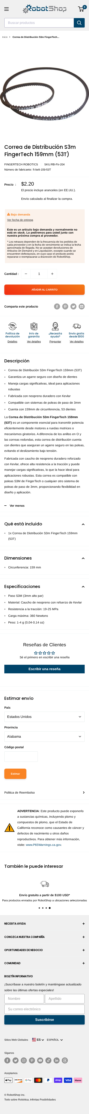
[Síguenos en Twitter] (16, 1060)
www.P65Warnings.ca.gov (43, 844)
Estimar (15, 773)
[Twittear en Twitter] (73, 306)
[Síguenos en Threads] (65, 1060)
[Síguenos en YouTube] (40, 1060)
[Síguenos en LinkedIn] (57, 1060)
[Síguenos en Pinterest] (32, 1060)
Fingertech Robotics (21, 164)
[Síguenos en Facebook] (7, 1060)
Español (53, 1039)
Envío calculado (32, 198)
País (7, 707)
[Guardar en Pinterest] (65, 306)
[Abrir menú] (6, 9)
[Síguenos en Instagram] (24, 1060)
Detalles (12, 341)
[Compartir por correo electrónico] (82, 306)
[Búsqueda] (79, 23)
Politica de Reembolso (19, 792)
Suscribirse (44, 1020)
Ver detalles (34, 341)
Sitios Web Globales (16, 1039)
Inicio (5, 37)
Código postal (14, 747)
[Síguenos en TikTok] (48, 1060)
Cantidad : (11, 273)
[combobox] (39, 23)
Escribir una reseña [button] (44, 669)
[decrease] (25, 273)
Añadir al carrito (44, 289)
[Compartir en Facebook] (57, 306)
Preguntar (55, 341)
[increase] (52, 273)
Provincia (11, 727)
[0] (81, 9)
